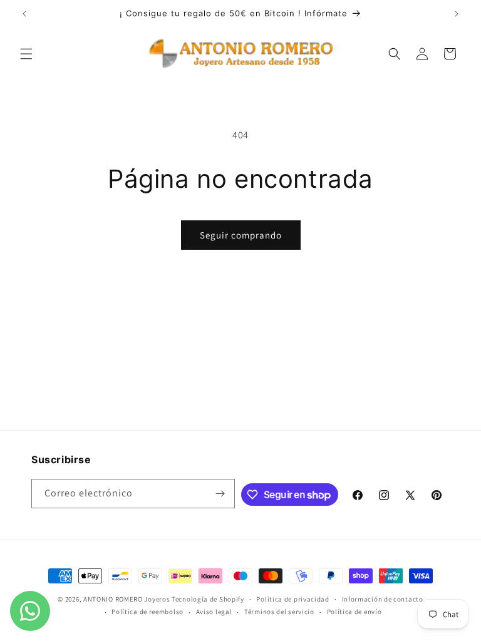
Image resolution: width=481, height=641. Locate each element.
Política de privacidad (292, 599)
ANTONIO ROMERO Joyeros (126, 599)
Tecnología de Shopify (208, 599)
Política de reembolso (147, 611)
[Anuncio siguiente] (456, 14)
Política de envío (354, 611)
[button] (26, 54)
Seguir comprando (241, 235)
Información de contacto (382, 599)
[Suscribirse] (220, 493)
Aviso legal (214, 611)
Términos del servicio (279, 611)
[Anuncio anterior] (24, 14)
